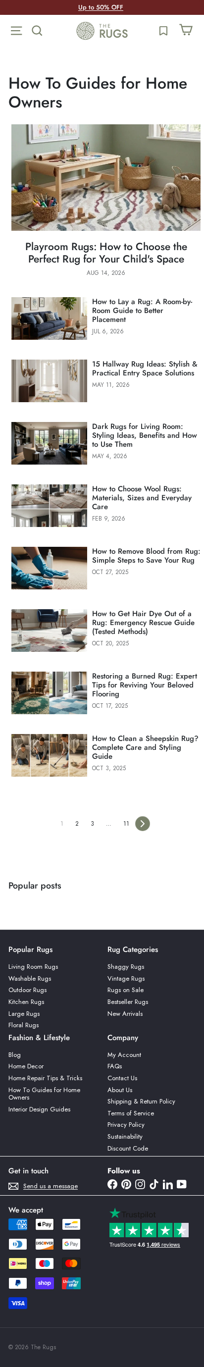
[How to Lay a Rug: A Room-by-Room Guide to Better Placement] (49, 318)
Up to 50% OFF (100, 7)
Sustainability (125, 1136)
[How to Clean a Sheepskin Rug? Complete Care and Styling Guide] (49, 755)
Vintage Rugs (126, 978)
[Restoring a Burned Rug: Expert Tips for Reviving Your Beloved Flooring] (49, 693)
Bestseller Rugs (127, 1001)
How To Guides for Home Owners (44, 1094)
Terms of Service (130, 1113)
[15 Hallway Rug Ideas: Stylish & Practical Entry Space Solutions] (49, 381)
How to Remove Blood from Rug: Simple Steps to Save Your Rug (146, 556)
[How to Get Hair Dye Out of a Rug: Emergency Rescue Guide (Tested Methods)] (49, 630)
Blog (14, 1054)
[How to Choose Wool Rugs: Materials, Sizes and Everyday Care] (49, 505)
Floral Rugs (23, 1025)
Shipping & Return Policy (141, 1101)
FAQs (114, 1066)
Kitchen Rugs (26, 1001)
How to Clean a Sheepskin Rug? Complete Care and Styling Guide (145, 747)
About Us (119, 1090)
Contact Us (122, 1078)
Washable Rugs (29, 978)
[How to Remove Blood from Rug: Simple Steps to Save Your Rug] (49, 568)
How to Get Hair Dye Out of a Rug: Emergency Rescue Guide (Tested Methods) (143, 622)
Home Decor (26, 1066)
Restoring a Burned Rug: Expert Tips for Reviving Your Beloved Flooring (144, 685)
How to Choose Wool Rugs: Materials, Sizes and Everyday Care (142, 497)
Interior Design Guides (39, 1109)
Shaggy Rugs (125, 966)
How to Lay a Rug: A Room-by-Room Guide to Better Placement (142, 310)
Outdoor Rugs (27, 990)
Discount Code (127, 1148)
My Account (124, 1054)
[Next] (142, 823)
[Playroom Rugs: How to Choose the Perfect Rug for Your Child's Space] (106, 177)
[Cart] (186, 31)
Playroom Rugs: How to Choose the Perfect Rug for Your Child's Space (106, 253)
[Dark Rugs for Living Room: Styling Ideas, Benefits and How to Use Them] (49, 443)
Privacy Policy (126, 1124)
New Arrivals (125, 1013)
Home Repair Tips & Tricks (45, 1078)
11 (126, 823)
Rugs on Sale (125, 990)
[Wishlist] (163, 30)
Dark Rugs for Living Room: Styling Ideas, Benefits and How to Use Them (144, 435)
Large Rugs (24, 1013)
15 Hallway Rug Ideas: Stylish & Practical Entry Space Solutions (145, 368)
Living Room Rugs (33, 966)
